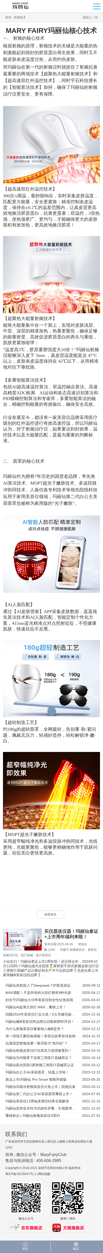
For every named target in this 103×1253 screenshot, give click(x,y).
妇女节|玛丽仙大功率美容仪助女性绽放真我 (39, 1000)
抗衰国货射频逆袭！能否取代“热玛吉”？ (37, 1043)
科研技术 (20, 17)
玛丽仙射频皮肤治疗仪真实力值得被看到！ (39, 1050)
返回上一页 (90, 17)
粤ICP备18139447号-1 (20, 1174)
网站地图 (44, 1174)
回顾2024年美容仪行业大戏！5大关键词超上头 (42, 1014)
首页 (8, 17)
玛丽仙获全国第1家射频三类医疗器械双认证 (40, 1065)
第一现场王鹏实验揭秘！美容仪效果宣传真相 (41, 1036)
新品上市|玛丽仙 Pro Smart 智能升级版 (36, 1079)
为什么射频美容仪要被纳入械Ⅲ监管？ (35, 1029)
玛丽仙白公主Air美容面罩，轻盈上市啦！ (37, 1072)
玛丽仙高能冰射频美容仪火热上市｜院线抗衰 (41, 1087)
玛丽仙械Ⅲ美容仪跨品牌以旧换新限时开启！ (40, 1022)
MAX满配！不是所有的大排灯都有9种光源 (38, 993)
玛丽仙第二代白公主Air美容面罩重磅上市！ (39, 1094)
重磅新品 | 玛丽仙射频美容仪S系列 (33, 1116)
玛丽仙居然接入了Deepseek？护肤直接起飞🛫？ (44, 985)
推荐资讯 (50, 914)
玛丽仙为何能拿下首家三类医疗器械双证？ (39, 1058)
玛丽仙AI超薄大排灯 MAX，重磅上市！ (36, 1007)
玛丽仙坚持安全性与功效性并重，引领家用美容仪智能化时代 (53, 1108)
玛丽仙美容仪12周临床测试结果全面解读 (37, 1101)
